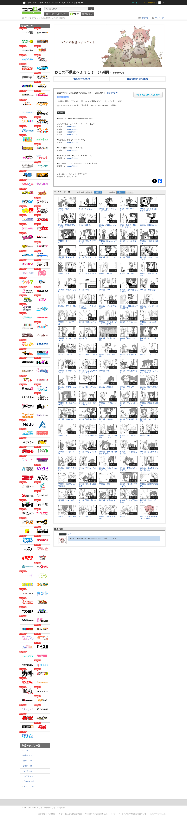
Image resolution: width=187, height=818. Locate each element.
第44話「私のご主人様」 (128, 339)
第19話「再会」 (126, 257)
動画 (29, 3)
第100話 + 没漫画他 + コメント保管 (148, 517)
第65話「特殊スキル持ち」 (149, 404)
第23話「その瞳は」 (107, 273)
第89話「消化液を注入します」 (128, 485)
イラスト (63, 14)
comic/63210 (72, 142)
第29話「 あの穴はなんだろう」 (129, 291)
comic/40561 (72, 127)
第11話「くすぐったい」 (66, 242)
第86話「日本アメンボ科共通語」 (67, 485)
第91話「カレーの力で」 (66, 501)
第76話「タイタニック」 (66, 453)
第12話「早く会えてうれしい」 (88, 242)
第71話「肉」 (63, 435)
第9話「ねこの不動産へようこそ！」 (128, 226)
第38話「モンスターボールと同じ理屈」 (108, 323)
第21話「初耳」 (64, 273)
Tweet (154, 181)
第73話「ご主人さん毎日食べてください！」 (108, 436)
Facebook (160, 181)
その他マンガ (28, 781)
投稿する (145, 18)
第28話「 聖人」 (105, 290)
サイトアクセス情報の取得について (132, 814)
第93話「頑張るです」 (108, 500)
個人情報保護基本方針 (74, 814)
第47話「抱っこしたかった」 (88, 355)
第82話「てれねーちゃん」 (88, 469)
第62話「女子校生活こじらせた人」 (88, 404)
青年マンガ (27, 761)
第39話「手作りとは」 (128, 322)
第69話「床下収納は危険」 (128, 420)
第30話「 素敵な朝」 (148, 290)
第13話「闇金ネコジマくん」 (108, 242)
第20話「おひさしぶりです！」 (149, 258)
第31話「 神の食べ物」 (67, 306)
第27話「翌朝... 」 (86, 290)
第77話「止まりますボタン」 (88, 453)
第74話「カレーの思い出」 (128, 436)
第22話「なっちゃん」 (88, 273)
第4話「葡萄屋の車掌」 (127, 210)
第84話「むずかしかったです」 (128, 469)
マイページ (159, 18)
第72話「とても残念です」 (88, 436)
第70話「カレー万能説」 (148, 420)
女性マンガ (27, 771)
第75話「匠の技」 (147, 435)
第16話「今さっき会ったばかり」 (67, 258)
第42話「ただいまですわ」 (88, 339)
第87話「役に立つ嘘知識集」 (88, 485)
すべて (25, 750)
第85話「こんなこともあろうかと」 (149, 469)
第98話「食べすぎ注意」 (107, 517)
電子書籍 (88, 14)
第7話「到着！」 (85, 225)
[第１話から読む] (109, 67)
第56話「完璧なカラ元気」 (67, 388)
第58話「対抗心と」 (107, 387)
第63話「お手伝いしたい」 (108, 404)
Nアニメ (70, 3)
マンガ (76, 14)
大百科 (57, 3)
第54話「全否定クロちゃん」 (128, 372)
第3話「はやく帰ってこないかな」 (107, 210)
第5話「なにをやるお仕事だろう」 (148, 210)
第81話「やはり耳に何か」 (67, 469)
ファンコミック (29, 786)
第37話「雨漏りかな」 (88, 322)
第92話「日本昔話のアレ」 (88, 501)
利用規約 (51, 814)
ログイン (135, 3)
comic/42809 (72, 129)
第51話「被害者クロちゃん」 (67, 372)
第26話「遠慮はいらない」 (67, 291)
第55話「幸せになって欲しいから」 (149, 372)
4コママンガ (28, 776)
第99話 (122, 516)
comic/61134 (72, 135)
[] (112, 93)
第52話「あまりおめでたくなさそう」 (88, 372)
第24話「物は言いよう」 (128, 274)
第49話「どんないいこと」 (128, 355)
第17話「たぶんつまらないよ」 (88, 258)
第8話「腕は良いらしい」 (107, 226)
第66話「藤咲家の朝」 (67, 419)
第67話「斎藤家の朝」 (88, 419)
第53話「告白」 (105, 371)
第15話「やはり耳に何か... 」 (149, 242)
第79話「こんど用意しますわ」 (128, 453)
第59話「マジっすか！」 (127, 388)
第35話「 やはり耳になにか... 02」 (149, 307)
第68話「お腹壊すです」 (107, 420)
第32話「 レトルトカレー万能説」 (88, 307)
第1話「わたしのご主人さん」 (66, 210)
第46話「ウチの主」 (66, 354)
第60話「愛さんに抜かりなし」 (149, 388)
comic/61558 (72, 158)
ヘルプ (60, 814)
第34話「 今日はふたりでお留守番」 (129, 307)
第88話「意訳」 (105, 484)
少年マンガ (27, 755)
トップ (51, 14)
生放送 (40, 3)
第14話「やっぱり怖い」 (128, 242)
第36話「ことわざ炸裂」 (66, 323)
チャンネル (49, 3)
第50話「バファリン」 (149, 354)
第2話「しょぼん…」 (87, 209)
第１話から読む (81, 79)
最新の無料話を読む (137, 79)
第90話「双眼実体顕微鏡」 (149, 485)
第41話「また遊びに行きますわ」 (67, 339)
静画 (34, 3)
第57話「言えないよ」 (88, 387)
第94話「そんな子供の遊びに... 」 (128, 501)
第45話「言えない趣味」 (148, 339)
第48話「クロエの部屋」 (107, 355)
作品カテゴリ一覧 (31, 745)
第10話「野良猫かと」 (149, 225)
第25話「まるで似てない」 (149, 274)
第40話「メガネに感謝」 (148, 323)
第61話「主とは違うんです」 (67, 404)
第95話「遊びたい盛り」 (148, 501)
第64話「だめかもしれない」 (128, 404)
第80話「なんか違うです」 (149, 453)
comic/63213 (72, 166)
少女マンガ (27, 766)
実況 (63, 3)
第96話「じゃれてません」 (67, 517)
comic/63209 (72, 150)
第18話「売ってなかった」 (108, 258)
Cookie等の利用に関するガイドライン (100, 814)
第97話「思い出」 (86, 516)
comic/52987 (72, 132)
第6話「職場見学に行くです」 (66, 226)
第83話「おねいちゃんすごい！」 (108, 469)
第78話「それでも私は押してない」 (108, 453)
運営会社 (41, 814)
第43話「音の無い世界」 (107, 339)
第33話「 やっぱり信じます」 (108, 307)
